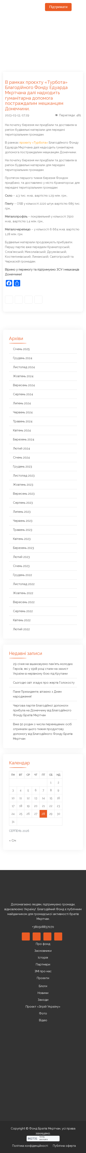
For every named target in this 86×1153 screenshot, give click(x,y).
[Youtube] (29, 300)
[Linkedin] (37, 936)
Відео (43, 1020)
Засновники (43, 951)
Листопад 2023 (24, 475)
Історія (43, 957)
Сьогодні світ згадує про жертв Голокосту (44, 682)
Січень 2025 (21, 349)
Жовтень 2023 (23, 484)
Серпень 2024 (23, 394)
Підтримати (58, 7)
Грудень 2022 (22, 575)
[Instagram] (19, 300)
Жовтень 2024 (23, 376)
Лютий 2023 (21, 557)
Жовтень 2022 (23, 593)
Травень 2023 (22, 530)
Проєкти (43, 978)
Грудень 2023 (22, 466)
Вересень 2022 (24, 602)
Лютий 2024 (21, 448)
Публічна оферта (64, 1145)
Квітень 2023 (22, 539)
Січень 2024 (21, 457)
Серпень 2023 (23, 503)
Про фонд (43, 944)
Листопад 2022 (24, 584)
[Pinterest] (47, 936)
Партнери (43, 964)
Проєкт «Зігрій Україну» (43, 1006)
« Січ (12, 840)
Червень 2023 (22, 521)
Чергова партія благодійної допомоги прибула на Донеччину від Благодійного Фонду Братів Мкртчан (42, 710)
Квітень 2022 (22, 620)
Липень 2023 (22, 512)
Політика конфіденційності (30, 1145)
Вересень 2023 (24, 493)
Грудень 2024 (22, 358)
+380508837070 (43, 927)
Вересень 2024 (24, 385)
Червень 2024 (23, 412)
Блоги (43, 986)
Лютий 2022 (21, 629)
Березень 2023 (23, 548)
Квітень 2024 (22, 430)
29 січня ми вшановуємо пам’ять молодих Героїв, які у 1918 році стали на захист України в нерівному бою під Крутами (43, 668)
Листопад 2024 (24, 367)
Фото (43, 1013)
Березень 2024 (23, 439)
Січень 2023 (21, 566)
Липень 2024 (22, 403)
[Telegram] (38, 300)
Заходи (43, 1000)
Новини (43, 993)
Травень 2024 (22, 421)
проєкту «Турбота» (33, 142)
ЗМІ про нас (43, 971)
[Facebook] (9, 300)
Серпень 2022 (23, 611)
